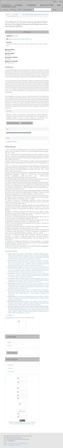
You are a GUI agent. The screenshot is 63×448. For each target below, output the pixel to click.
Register (55, 1)
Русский (9, 345)
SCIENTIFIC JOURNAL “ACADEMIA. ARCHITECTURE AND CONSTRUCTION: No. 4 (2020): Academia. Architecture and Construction (28, 298)
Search (54, 9)
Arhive (19, 9)
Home (7, 14)
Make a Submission (12, 352)
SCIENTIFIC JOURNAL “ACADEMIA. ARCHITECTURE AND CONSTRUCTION (31, 5)
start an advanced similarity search (20, 317)
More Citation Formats (13, 123)
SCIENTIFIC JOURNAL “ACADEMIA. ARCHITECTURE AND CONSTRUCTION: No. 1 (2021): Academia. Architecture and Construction (28, 293)
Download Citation (26, 123)
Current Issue (13, 9)
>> (14, 315)
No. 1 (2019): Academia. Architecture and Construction (35, 14)
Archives (16, 14)
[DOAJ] (22, 395)
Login (60, 1)
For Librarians (10, 371)
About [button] (5, 9)
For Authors (10, 368)
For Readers (10, 365)
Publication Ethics (27, 9)
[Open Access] (22, 379)
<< (5, 315)
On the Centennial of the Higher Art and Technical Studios (29, 296)
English (9, 342)
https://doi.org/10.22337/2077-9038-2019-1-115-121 (20, 39)
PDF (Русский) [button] (27, 32)
